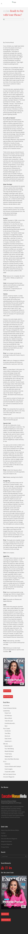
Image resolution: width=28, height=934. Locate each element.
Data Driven (8, 738)
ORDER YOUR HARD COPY (8, 696)
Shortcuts (7, 736)
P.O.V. (4, 761)
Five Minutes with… (10, 723)
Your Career (6, 728)
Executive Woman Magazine (9, 838)
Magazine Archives (6, 841)
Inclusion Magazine (8, 777)
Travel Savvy (8, 754)
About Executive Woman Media (10, 830)
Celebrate (7, 764)
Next (6, 726)
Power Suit (8, 713)
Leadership (6, 711)
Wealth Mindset (9, 751)
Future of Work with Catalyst (13, 766)
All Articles (6, 705)
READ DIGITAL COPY (7, 690)
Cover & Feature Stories (9, 708)
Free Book (4, 836)
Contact (3, 833)
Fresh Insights (8, 769)
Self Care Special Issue (9, 774)
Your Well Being (9, 748)
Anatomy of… (8, 741)
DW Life (5, 744)
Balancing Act (8, 746)
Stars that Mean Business (12, 759)
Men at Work (8, 718)
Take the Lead (9, 721)
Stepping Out (8, 756)
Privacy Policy (5, 847)
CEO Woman (8, 715)
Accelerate (8, 731)
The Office (7, 733)
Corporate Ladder (10, 771)
